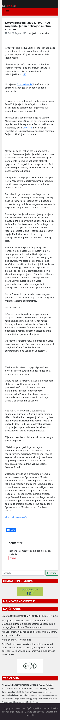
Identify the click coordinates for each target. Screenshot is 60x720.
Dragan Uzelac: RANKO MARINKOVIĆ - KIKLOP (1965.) (30, 615)
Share (12, 530)
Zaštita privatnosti (34, 711)
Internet (24, 702)
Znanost (11, 702)
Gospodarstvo (8, 688)
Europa (19, 695)
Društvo (34, 684)
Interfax (27, 127)
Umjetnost (5, 702)
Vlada (13, 695)
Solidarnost (17, 702)
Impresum (51, 711)
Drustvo (29, 702)
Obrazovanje (42, 699)
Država (17, 684)
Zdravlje (16, 699)
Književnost (49, 688)
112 (24, 74)
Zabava (54, 699)
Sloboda (35, 702)
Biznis (4, 692)
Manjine (54, 695)
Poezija (35, 699)
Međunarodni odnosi (40, 692)
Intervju (35, 695)
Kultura (30, 688)
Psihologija (29, 699)
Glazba (49, 695)
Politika (25, 684)
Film (31, 695)
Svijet (36, 688)
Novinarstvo (9, 699)
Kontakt (30, 715)
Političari (49, 685)
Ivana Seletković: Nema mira (16, 639)
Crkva (3, 699)
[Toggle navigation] (7, 11)
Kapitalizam (12, 692)
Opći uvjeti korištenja (38, 708)
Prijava (13, 558)
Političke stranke (24, 692)
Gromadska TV (25, 84)
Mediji (41, 688)
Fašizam (26, 695)
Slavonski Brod (20, 688)
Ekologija (49, 699)
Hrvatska (7, 684)
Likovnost (22, 699)
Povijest (42, 685)
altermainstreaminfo (16, 517)
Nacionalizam (43, 695)
